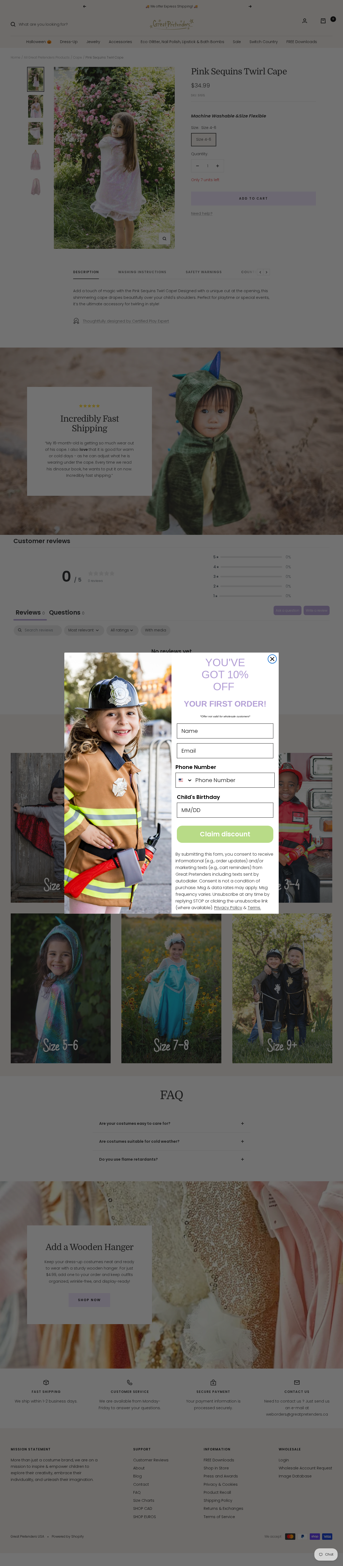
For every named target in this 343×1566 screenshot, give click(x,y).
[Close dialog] (272, 659)
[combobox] (184, 780)
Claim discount (225, 834)
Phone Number (196, 767)
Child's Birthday (198, 797)
